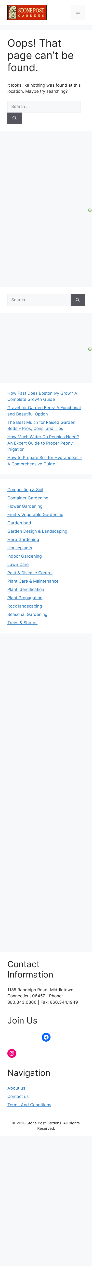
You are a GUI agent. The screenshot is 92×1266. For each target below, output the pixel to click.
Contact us (18, 1096)
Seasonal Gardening (27, 614)
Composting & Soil (25, 489)
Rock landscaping (24, 606)
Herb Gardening (23, 539)
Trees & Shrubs (22, 622)
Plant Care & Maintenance (33, 581)
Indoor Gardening (24, 556)
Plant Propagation (24, 597)
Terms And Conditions (29, 1104)
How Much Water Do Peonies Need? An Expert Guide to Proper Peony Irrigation (43, 443)
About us (16, 1088)
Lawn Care (18, 564)
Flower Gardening (24, 506)
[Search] (14, 118)
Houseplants (19, 547)
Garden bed (19, 522)
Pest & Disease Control (30, 572)
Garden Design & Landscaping (37, 531)
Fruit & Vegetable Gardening (35, 514)
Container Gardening (27, 497)
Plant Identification (25, 589)
